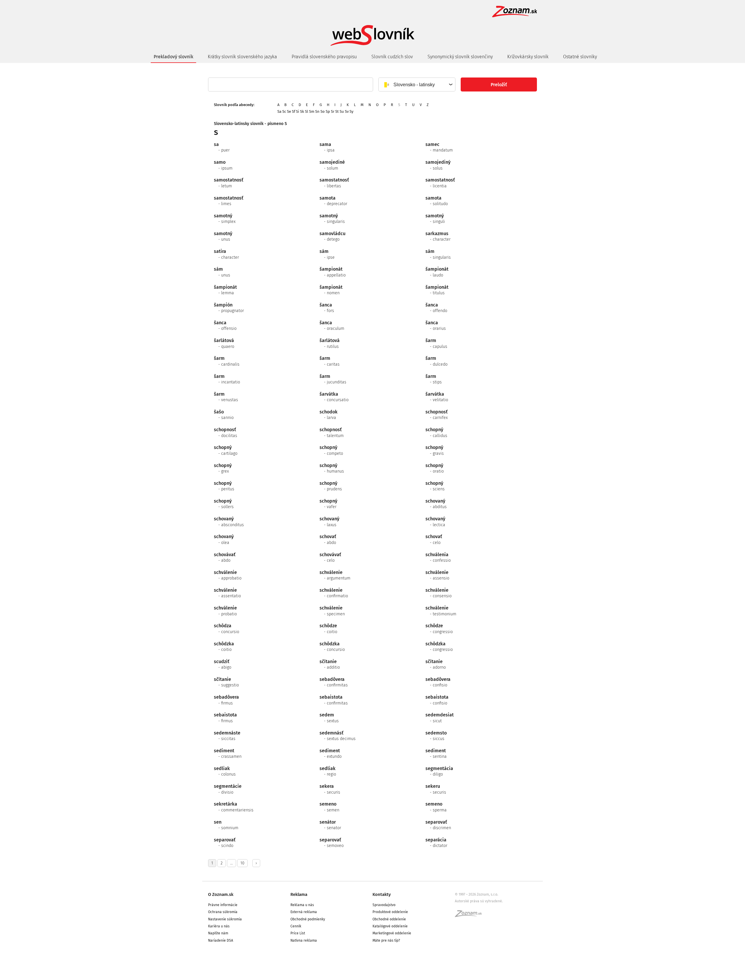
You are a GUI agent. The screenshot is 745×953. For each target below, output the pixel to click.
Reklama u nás (302, 905)
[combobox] (416, 84)
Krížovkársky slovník (528, 56)
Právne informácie (222, 905)
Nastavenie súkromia (225, 919)
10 (242, 863)
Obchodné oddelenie (389, 919)
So (322, 111)
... (231, 863)
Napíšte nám (218, 933)
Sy (351, 111)
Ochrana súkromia (222, 912)
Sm (311, 111)
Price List (297, 933)
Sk (302, 111)
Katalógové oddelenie (390, 926)
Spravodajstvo (383, 905)
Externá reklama (303, 912)
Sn (317, 111)
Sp (328, 111)
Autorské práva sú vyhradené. (479, 901)
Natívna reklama (303, 940)
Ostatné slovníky (580, 56)
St (337, 111)
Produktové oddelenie (390, 912)
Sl (306, 111)
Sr (332, 111)
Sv (347, 111)
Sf (293, 111)
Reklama (298, 894)
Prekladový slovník (173, 56)
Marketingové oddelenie (391, 933)
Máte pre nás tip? (386, 940)
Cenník (295, 926)
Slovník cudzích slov (392, 56)
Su (342, 111)
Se (289, 111)
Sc (284, 111)
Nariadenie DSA (220, 940)
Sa (279, 111)
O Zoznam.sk (220, 894)
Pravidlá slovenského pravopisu (324, 56)
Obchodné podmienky (307, 919)
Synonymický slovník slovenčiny (460, 56)
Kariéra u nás (219, 926)
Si (297, 111)
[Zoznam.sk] (470, 915)
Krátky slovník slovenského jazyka (242, 56)
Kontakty (381, 894)
